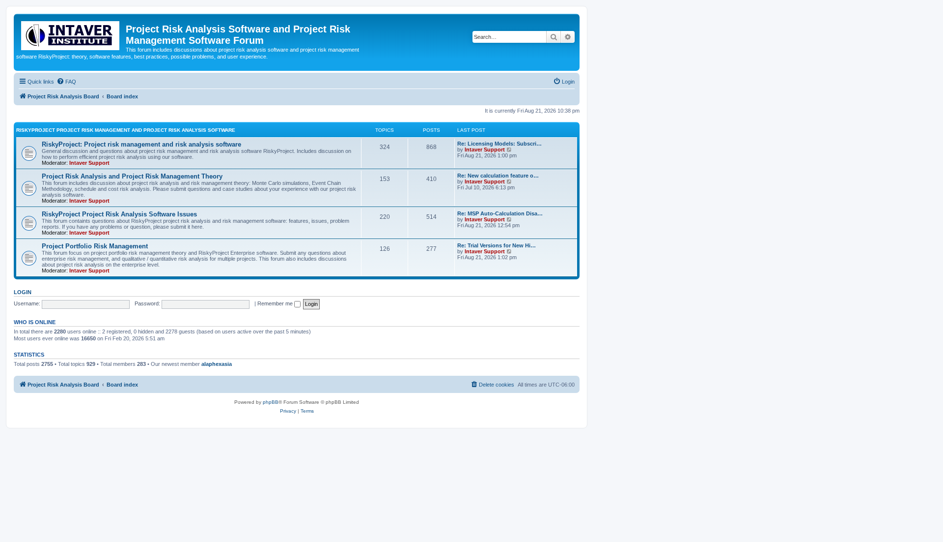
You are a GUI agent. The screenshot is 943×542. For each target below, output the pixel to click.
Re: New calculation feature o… (498, 176)
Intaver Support (89, 163)
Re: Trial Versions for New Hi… (496, 245)
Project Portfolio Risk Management (95, 246)
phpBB (270, 402)
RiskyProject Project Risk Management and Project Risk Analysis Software (125, 130)
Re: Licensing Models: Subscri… (499, 144)
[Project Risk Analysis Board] (71, 33)
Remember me (275, 303)
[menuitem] (66, 82)
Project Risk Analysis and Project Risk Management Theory (132, 176)
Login (22, 292)
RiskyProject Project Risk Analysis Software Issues (119, 214)
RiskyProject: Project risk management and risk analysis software (141, 144)
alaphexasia (216, 364)
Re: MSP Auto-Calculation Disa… (500, 213)
